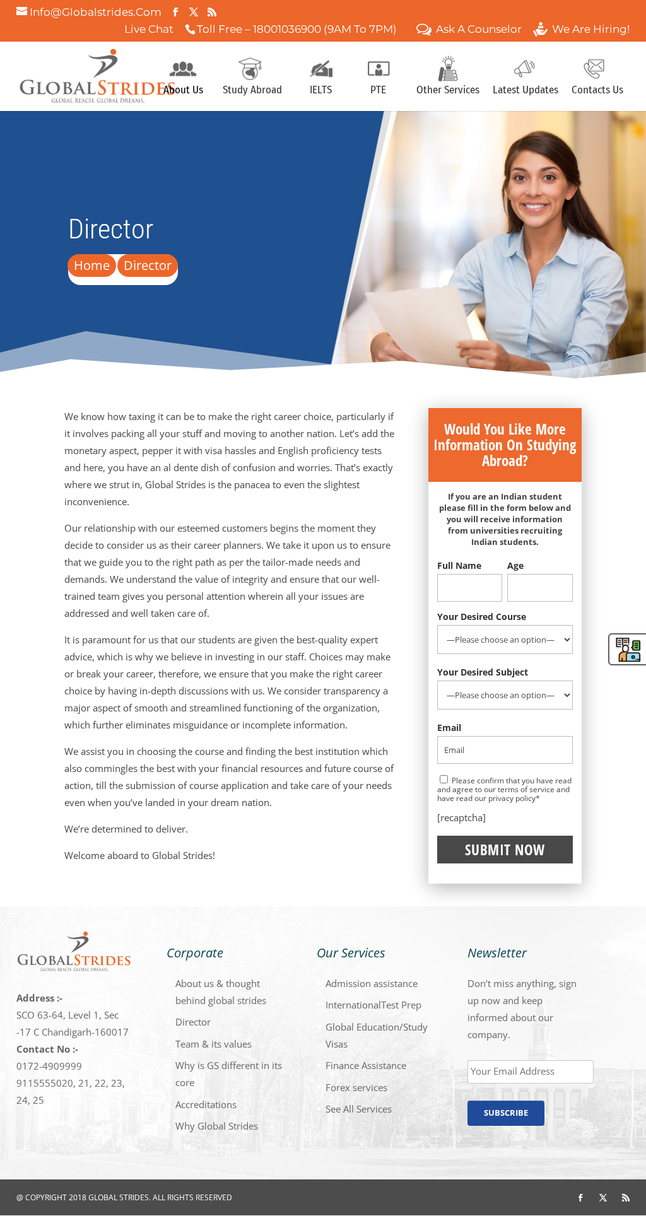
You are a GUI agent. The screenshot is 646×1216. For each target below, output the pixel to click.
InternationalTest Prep (373, 1004)
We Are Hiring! (591, 30)
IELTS (321, 91)
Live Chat (148, 30)
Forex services (356, 1087)
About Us (183, 91)
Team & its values (213, 1044)
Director (193, 1021)
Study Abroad (252, 91)
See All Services (359, 1108)
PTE (378, 91)
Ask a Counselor (479, 30)
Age (515, 565)
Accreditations (206, 1104)
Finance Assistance (366, 1065)
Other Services (447, 91)
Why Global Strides (216, 1126)
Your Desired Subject (482, 672)
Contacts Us (597, 91)
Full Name (459, 565)
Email (449, 728)
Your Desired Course (481, 617)
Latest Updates (525, 91)
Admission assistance (372, 983)
